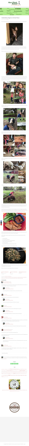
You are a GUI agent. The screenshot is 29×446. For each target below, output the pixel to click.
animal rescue (16, 277)
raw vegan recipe (5, 373)
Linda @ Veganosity (7, 281)
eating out (15, 369)
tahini (3, 375)
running (9, 373)
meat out (4, 278)
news (14, 370)
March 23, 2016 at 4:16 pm (8, 295)
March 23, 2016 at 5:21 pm (8, 306)
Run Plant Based (14, 3)
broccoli (23, 277)
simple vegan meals (23, 373)
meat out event (8, 278)
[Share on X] (1, 223)
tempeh (5, 375)
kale (12, 370)
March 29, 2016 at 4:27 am (8, 330)
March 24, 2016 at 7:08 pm (9, 324)
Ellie (4, 305)
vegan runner (5, 376)
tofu (7, 375)
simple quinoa (19, 278)
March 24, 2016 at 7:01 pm (8, 318)
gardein (25, 277)
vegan (22, 278)
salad (14, 373)
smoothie (26, 373)
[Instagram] (16, 363)
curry (9, 369)
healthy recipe (5, 370)
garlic (18, 369)
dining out (11, 369)
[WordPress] (11, 363)
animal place (6, 277)
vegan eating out (18, 375)
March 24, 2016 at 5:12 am (9, 300)
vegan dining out (13, 375)
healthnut (25, 369)
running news (11, 373)
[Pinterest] (14, 363)
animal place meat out (11, 277)
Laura (5, 294)
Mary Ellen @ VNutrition (7, 329)
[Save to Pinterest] (1, 224)
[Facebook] (12, 363)
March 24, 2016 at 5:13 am (9, 311)
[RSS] (17, 363)
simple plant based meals (18, 373)
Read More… (5, 358)
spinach (2, 375)
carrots (7, 369)
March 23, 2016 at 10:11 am (9, 288)
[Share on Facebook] (1, 221)
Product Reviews (9, 276)
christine (6, 287)
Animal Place (11, 76)
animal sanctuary (20, 277)
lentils (2, 278)
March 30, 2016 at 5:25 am (8, 346)
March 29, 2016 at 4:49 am (9, 338)
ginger (20, 369)
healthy (2, 370)
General (6, 276)
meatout (11, 278)
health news (22, 369)
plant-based (13, 278)
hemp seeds (9, 370)
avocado (2, 369)
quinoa (16, 278)
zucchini (7, 376)
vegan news (23, 375)
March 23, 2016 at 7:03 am (8, 282)
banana (4, 369)
